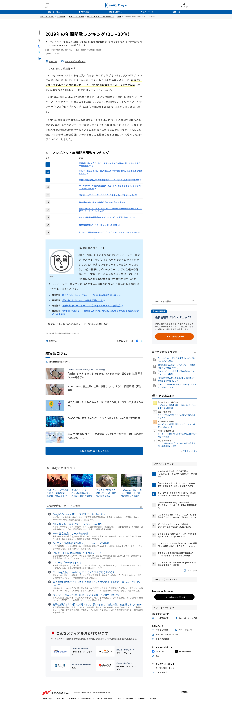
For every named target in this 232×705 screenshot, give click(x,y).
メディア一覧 (47, 698)
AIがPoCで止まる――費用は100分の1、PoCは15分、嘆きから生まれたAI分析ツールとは (95, 312)
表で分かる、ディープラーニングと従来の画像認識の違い (90, 295)
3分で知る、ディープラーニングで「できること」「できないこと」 (107, 194)
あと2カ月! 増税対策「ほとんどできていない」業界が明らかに (106, 217)
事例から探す (84, 11)
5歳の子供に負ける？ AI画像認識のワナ (82, 300)
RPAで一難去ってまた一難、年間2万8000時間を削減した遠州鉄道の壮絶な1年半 (110, 172)
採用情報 (141, 698)
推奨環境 (153, 698)
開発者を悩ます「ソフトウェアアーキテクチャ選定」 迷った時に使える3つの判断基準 (110, 164)
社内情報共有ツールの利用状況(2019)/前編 (98, 224)
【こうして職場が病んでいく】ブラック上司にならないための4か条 (108, 232)
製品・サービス (54, 11)
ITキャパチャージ (146, 11)
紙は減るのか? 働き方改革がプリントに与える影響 (101, 202)
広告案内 (72, 698)
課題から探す (114, 11)
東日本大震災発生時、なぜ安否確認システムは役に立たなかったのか (109, 179)
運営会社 (129, 698)
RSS (119, 698)
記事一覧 (176, 11)
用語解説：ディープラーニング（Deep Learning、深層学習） (91, 305)
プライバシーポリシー (104, 698)
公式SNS (60, 698)
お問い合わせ (86, 698)
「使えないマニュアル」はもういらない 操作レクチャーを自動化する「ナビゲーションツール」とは (110, 209)
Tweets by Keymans (162, 590)
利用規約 (185, 692)
